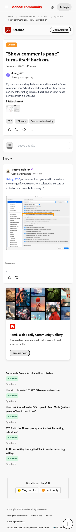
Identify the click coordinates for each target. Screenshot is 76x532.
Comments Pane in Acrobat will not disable (29, 373)
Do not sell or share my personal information (28, 527)
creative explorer (20, 169)
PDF (10, 121)
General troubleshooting (42, 121)
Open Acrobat (60, 29)
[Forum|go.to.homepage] (27, 7)
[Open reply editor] (38, 145)
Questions (58, 16)
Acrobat (44, 16)
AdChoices (60, 527)
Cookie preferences (16, 521)
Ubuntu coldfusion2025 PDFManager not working (33, 390)
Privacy (48, 515)
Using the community (17, 515)
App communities (27, 16)
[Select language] (52, 7)
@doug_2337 (13, 179)
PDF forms (21, 121)
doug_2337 (17, 73)
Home (10, 16)
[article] (38, 223)
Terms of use (36, 515)
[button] (6, 8)
